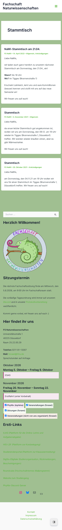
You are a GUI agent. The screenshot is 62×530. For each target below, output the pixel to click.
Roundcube (26, 470)
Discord (7, 302)
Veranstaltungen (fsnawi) (40, 405)
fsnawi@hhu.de (16, 354)
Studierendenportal (29, 452)
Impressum (31, 515)
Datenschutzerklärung (31, 519)
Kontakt (31, 512)
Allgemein (30, 54)
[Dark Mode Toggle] (54, 522)
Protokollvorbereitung (36, 302)
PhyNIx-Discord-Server (14, 485)
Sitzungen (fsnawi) (16, 410)
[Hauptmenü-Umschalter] (56, 6)
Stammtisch (11, 112)
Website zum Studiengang (16, 478)
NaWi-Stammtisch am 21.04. (22, 49)
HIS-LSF (21, 444)
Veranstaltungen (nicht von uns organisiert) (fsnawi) (32, 416)
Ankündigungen (41, 54)
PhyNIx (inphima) (15, 405)
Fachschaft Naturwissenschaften (20, 6)
